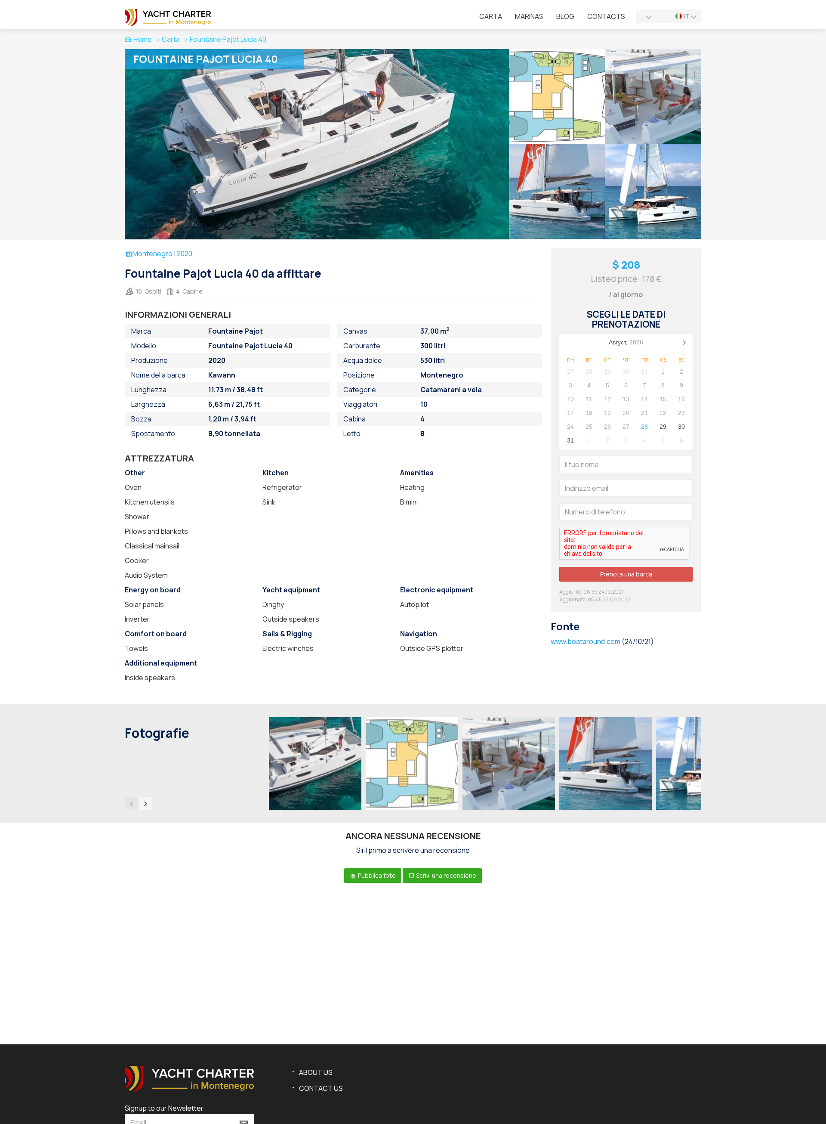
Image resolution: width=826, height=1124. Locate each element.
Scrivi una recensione (445, 875)
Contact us (321, 1088)
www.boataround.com (585, 641)
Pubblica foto (376, 875)
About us (316, 1072)
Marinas (529, 16)
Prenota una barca (626, 574)
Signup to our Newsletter (164, 1108)
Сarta (490, 16)
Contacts (606, 16)
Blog (565, 16)
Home (142, 39)
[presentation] (131, 803)
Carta (171, 39)
